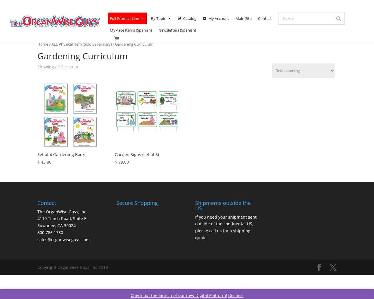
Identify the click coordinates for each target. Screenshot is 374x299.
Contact (265, 18)
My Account (218, 18)
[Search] (338, 18)
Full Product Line (124, 18)
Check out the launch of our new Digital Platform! (179, 295)
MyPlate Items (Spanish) (131, 30)
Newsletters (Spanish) (177, 30)
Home (42, 44)
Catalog (189, 18)
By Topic (158, 18)
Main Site (244, 18)
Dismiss (235, 295)
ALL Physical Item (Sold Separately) (81, 44)
